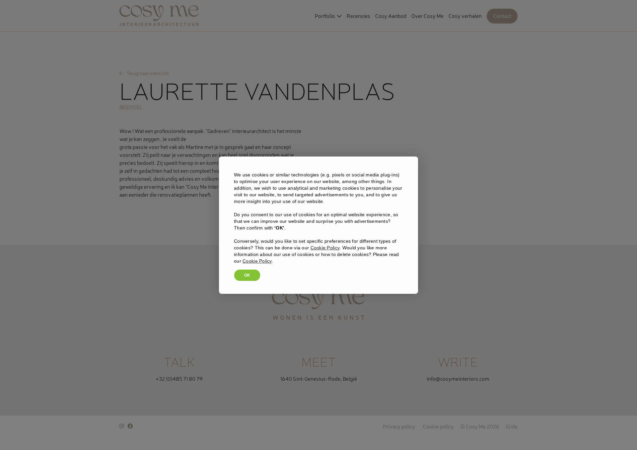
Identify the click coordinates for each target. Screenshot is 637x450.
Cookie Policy (325, 247)
